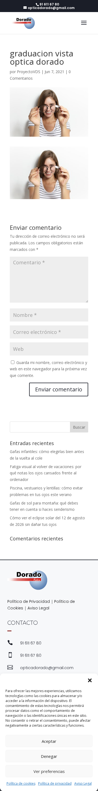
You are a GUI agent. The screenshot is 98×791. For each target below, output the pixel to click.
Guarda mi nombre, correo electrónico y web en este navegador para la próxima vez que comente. (48, 369)
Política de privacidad (55, 783)
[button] (90, 680)
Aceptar (49, 741)
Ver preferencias (49, 771)
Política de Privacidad (28, 601)
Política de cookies (21, 783)
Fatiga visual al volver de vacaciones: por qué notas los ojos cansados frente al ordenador (45, 473)
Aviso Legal (83, 783)
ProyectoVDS (28, 71)
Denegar (49, 756)
